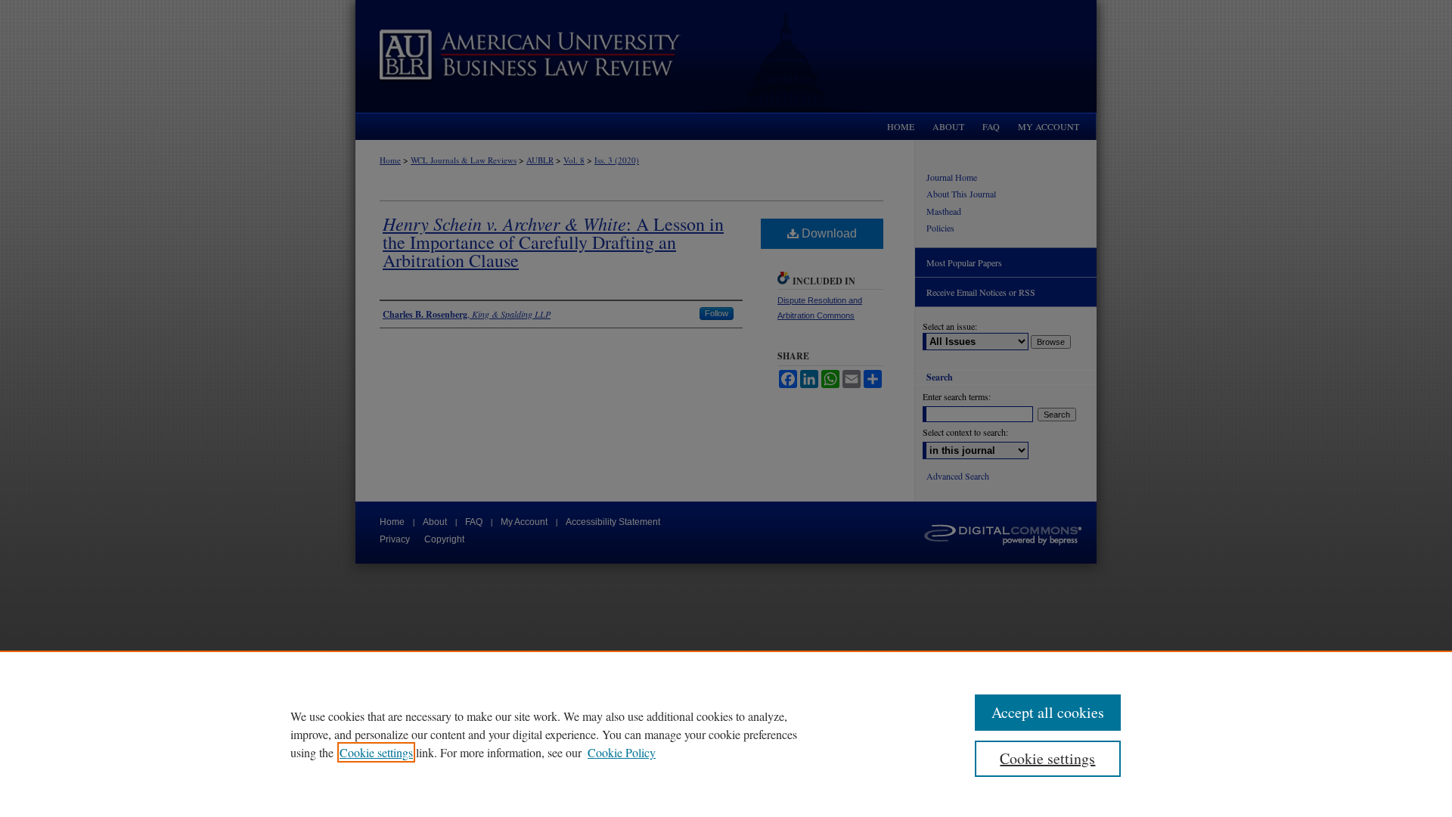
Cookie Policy (622, 752)
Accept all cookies (1047, 712)
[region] (726, 734)
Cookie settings (376, 752)
